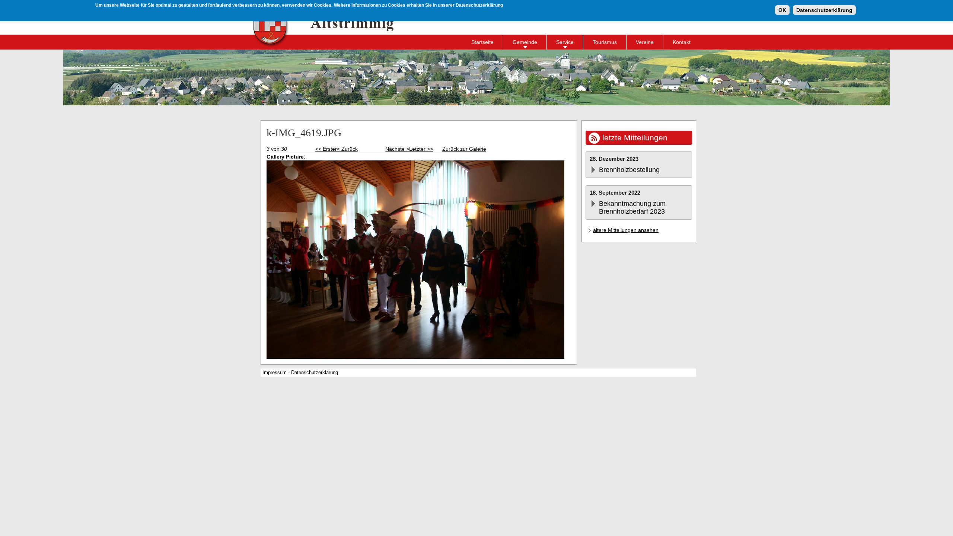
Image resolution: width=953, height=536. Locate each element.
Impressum (274, 372)
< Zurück (347, 149)
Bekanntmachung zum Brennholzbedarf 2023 (632, 207)
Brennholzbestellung (629, 169)
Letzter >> (421, 149)
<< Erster (326, 149)
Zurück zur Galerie (464, 149)
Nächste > (397, 149)
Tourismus (605, 42)
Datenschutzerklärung (824, 10)
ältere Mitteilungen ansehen (626, 230)
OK (782, 10)
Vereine (645, 42)
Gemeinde (525, 42)
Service (565, 42)
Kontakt (682, 42)
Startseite (482, 42)
